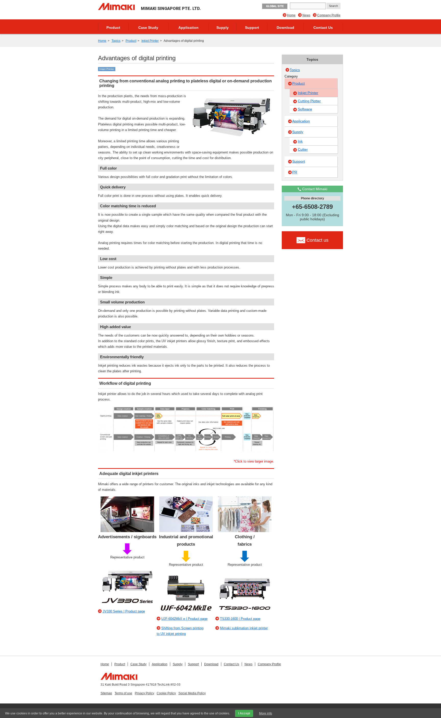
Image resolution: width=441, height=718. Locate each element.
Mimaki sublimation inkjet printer (244, 628)
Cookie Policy (166, 693)
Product (113, 27)
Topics (116, 41)
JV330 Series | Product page (124, 611)
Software (305, 109)
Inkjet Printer (150, 41)
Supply (222, 27)
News (306, 15)
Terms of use (123, 693)
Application (188, 27)
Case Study (148, 27)
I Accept (244, 713)
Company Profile (328, 15)
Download (285, 27)
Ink (300, 141)
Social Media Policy (192, 693)
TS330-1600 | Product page (240, 619)
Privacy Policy (144, 693)
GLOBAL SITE (275, 6)
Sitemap (106, 693)
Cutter (303, 149)
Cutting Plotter (309, 101)
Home (291, 15)
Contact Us (323, 27)
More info (265, 713)
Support (252, 27)
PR (294, 172)
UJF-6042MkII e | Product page (184, 619)
